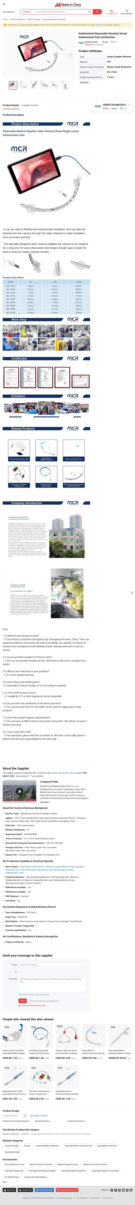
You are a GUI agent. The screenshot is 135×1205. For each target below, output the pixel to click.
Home (5, 19)
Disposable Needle (12, 1152)
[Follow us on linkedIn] (131, 1190)
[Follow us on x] (115, 1190)
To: (16, 972)
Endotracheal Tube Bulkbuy (35, 1177)
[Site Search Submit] (97, 11)
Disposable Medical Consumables (105, 1170)
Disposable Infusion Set (107, 1145)
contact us (99, 25)
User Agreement (82, 1198)
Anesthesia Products (76, 1121)
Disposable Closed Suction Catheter (36, 866)
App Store (9, 1190)
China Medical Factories (14, 1164)
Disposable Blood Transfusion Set (78, 1145)
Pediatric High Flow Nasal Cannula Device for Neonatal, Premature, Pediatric (67, 1053)
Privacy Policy (108, 1198)
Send (23, 1001)
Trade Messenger (44, 1190)
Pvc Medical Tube (12, 1177)
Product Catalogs (39, 1115)
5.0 (106, 108)
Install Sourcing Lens (68, 1190)
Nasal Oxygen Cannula (63, 869)
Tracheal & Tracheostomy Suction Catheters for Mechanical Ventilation (39, 1094)
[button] (4, 4)
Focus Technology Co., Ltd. (49, 1198)
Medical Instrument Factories (95, 1164)
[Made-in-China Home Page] (67, 4)
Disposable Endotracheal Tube (39, 869)
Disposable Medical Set (14, 1170)
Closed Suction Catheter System (16, 1121)
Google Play (25, 1190)
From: (14, 965)
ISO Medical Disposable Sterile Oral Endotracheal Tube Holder (39, 1053)
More (5, 1182)
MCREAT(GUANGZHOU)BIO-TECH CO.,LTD (92, 41)
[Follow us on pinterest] (127, 1190)
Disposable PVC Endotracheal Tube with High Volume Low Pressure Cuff (93, 1053)
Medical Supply (34, 19)
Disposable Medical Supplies (54, 19)
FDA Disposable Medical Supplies (42, 1170)
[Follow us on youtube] (123, 1190)
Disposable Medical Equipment (73, 1170)
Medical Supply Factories (68, 1164)
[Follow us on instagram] (119, 1190)
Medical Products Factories (41, 1164)
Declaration (95, 1198)
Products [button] (26, 11)
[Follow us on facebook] (111, 1190)
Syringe (27, 1145)
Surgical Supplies (12, 1145)
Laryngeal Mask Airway (63, 866)
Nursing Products (42, 1121)
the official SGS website (65, 773)
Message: (13, 979)
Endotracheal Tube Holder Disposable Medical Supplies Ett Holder (14, 1053)
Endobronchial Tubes (15, 872)
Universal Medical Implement (47, 1145)
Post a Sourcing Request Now (32, 1005)
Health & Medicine (17, 19)
